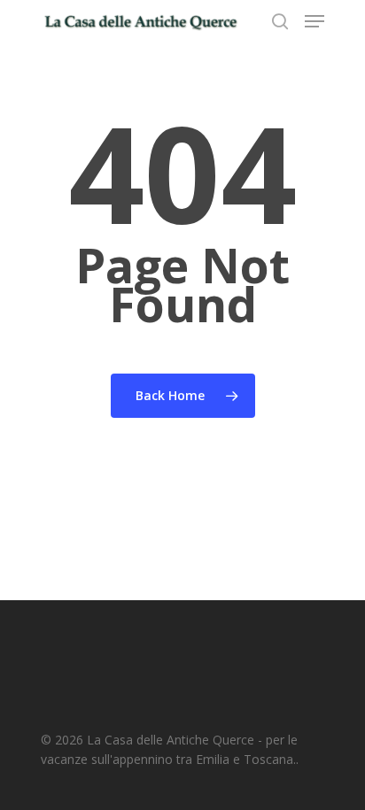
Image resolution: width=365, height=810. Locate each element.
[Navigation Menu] (314, 21)
